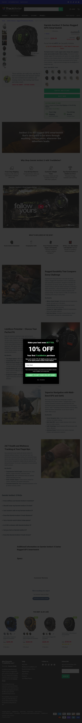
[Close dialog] (57, 341)
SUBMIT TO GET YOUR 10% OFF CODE (41, 375)
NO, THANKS (41, 379)
